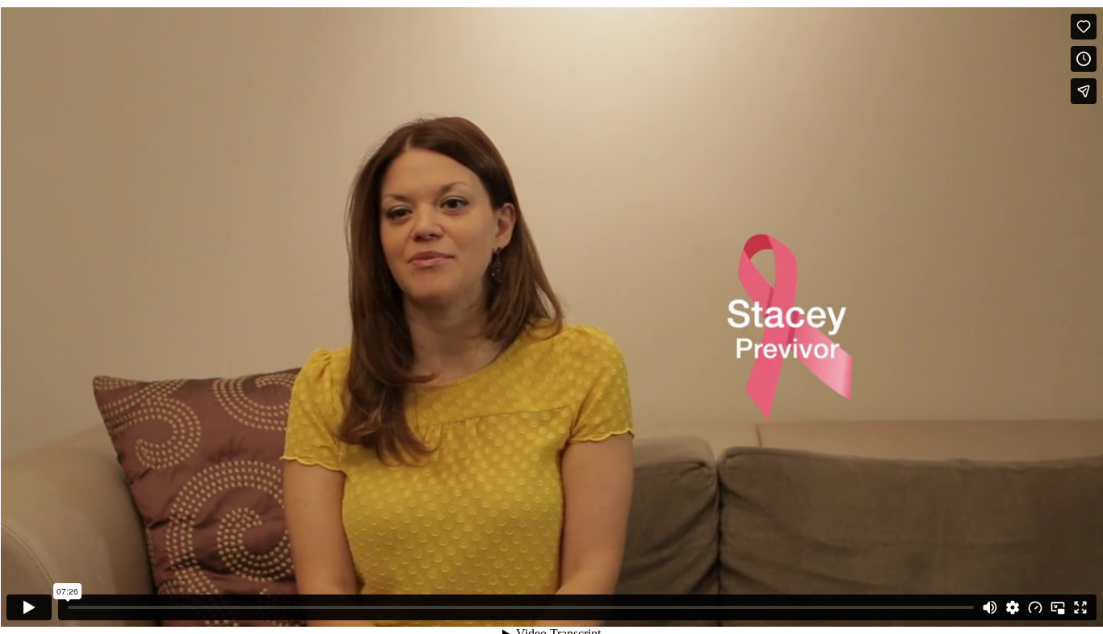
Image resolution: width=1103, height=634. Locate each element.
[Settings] (1012, 607)
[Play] (29, 607)
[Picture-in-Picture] (1057, 607)
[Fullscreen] (1080, 607)
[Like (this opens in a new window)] (1084, 27)
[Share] (1084, 91)
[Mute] (990, 607)
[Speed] (1035, 607)
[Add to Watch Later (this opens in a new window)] (1084, 59)
